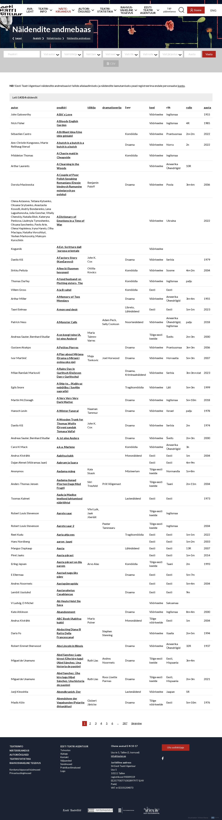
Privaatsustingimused (20, 773)
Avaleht (37, 38)
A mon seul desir (67, 309)
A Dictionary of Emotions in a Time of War (70, 220)
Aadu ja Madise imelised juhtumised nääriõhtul (69, 498)
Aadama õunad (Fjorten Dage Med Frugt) (69, 483)
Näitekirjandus (54, 38)
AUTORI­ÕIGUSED (84, 10)
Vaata (209, 54)
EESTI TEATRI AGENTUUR (148, 10)
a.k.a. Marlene (66, 446)
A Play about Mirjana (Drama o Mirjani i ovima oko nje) (70, 358)
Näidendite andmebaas (78, 38)
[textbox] (52, 54)
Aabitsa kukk (65, 455)
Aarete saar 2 (65, 525)
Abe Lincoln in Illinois (70, 645)
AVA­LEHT (30, 10)
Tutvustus (65, 750)
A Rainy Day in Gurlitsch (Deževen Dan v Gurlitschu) (69, 372)
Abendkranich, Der (69, 691)
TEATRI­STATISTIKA (105, 10)
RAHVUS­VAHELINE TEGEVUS (126, 10)
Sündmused (66, 764)
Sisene (197, 10)
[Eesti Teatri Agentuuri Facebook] (163, 758)
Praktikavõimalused (70, 767)
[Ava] (50, 10)
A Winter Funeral (68, 410)
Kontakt (64, 757)
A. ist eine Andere (68, 438)
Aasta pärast (65, 555)
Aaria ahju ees (66, 534)
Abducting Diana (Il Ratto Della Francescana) (69, 633)
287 (125, 723)
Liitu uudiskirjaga (175, 747)
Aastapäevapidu (67, 583)
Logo (62, 771)
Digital (215, 817)
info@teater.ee (118, 756)
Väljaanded (66, 760)
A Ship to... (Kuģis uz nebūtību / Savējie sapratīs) (69, 387)
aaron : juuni (64, 541)
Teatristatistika (20, 758)
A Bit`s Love (64, 114)
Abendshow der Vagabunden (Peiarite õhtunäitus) (70, 702)
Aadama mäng (66, 471)
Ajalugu (64, 753)
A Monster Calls (67, 322)
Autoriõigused (19, 754)
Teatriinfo (16, 746)
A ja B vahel (64, 289)
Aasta (60, 548)
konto (181, 85)
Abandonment (66, 611)
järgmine (136, 723)
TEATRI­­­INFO (43, 10)
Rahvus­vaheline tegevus (25, 763)
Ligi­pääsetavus (169, 10)
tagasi (18, 38)
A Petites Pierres (67, 347)
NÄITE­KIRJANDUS (63, 10)
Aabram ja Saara (67, 462)
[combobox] (50, 54)
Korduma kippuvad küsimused (25, 769)
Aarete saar (64, 513)
